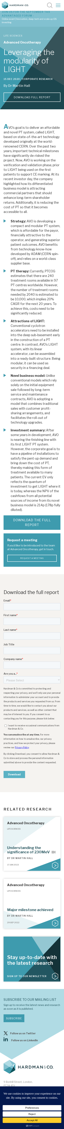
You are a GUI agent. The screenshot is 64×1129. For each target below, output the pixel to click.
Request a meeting (32, 558)
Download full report (32, 97)
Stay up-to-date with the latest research (32, 960)
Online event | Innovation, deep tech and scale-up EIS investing (29, 21)
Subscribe (14, 1018)
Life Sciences (13, 35)
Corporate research (37, 79)
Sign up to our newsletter (27, 976)
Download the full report (32, 522)
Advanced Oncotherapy (22, 42)
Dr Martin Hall (19, 86)
